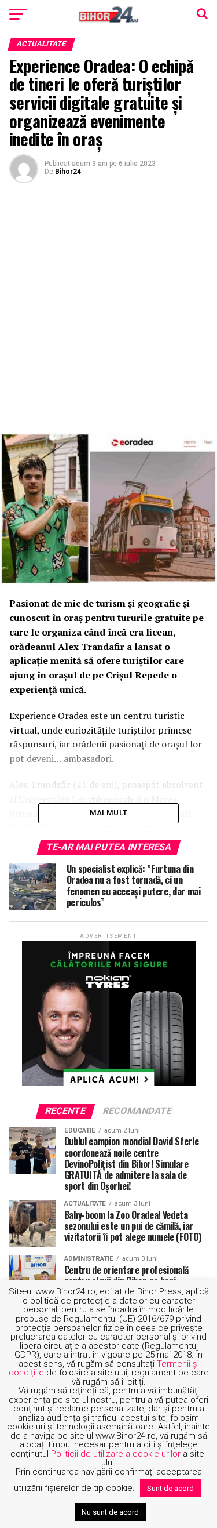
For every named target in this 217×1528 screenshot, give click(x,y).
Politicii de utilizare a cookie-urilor (116, 1454)
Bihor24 (68, 172)
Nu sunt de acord (110, 1512)
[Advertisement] (108, 306)
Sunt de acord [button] (170, 1488)
